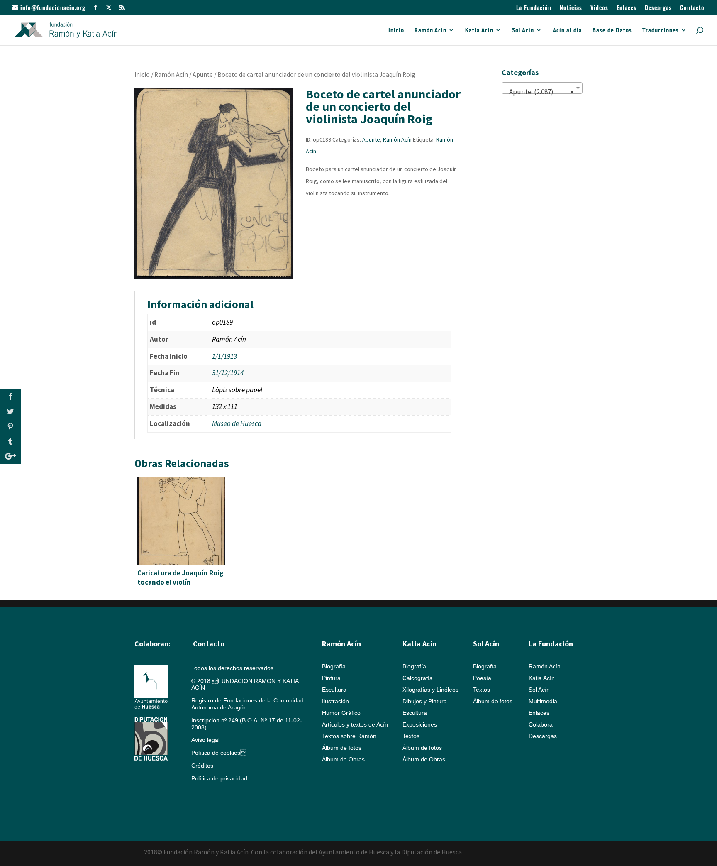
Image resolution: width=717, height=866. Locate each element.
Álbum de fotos (341, 747)
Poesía (482, 678)
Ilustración (335, 701)
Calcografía (417, 678)
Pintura (331, 678)
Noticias (571, 8)
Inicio (396, 30)
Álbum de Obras (343, 759)
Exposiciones (419, 724)
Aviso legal (205, 739)
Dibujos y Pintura (424, 701)
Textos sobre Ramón (349, 736)
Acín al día (567, 30)
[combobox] (542, 88)
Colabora (541, 724)
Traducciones (660, 30)
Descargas (658, 8)
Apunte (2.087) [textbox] (539, 91)
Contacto (692, 8)
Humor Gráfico (341, 712)
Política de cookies (218, 752)
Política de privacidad (219, 778)
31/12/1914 (228, 372)
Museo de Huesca (236, 423)
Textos (410, 736)
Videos (599, 8)
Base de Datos (612, 30)
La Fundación (533, 8)
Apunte (203, 74)
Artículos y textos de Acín (355, 724)
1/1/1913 (224, 356)
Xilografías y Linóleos (430, 689)
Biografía (334, 666)
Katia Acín (479, 30)
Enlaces (627, 8)
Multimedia (543, 701)
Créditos (202, 765)
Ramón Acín (430, 30)
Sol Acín (523, 30)
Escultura (334, 689)
